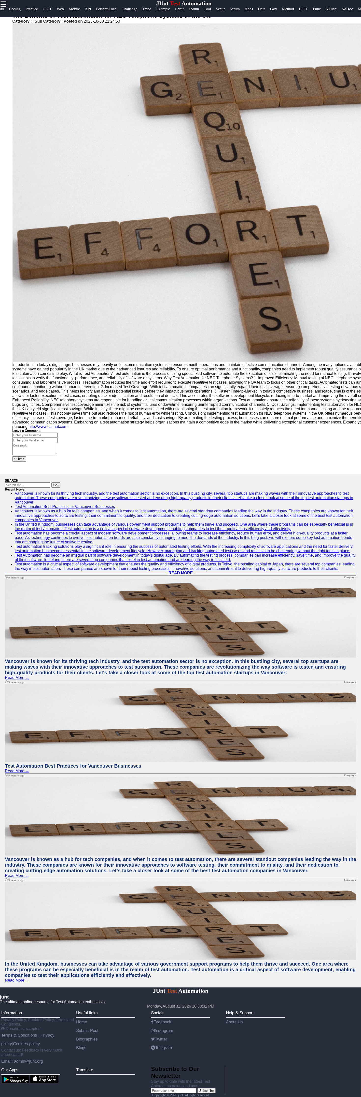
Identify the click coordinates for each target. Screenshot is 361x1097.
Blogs (81, 1047)
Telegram (163, 1047)
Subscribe (206, 1091)
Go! (55, 485)
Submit (19, 459)
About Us (234, 1021)
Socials (158, 1012)
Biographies (87, 1039)
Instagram (164, 1030)
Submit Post (87, 1030)
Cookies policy (26, 1043)
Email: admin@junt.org (22, 1061)
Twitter (161, 1039)
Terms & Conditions (19, 1035)
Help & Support (240, 1012)
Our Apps (9, 1069)
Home (81, 1021)
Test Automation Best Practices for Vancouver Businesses (65, 507)
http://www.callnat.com (47, 426)
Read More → (17, 677)
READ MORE (180, 573)
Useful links (87, 1012)
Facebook (162, 1021)
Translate (84, 1069)
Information (11, 1012)
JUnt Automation (183, 3)
